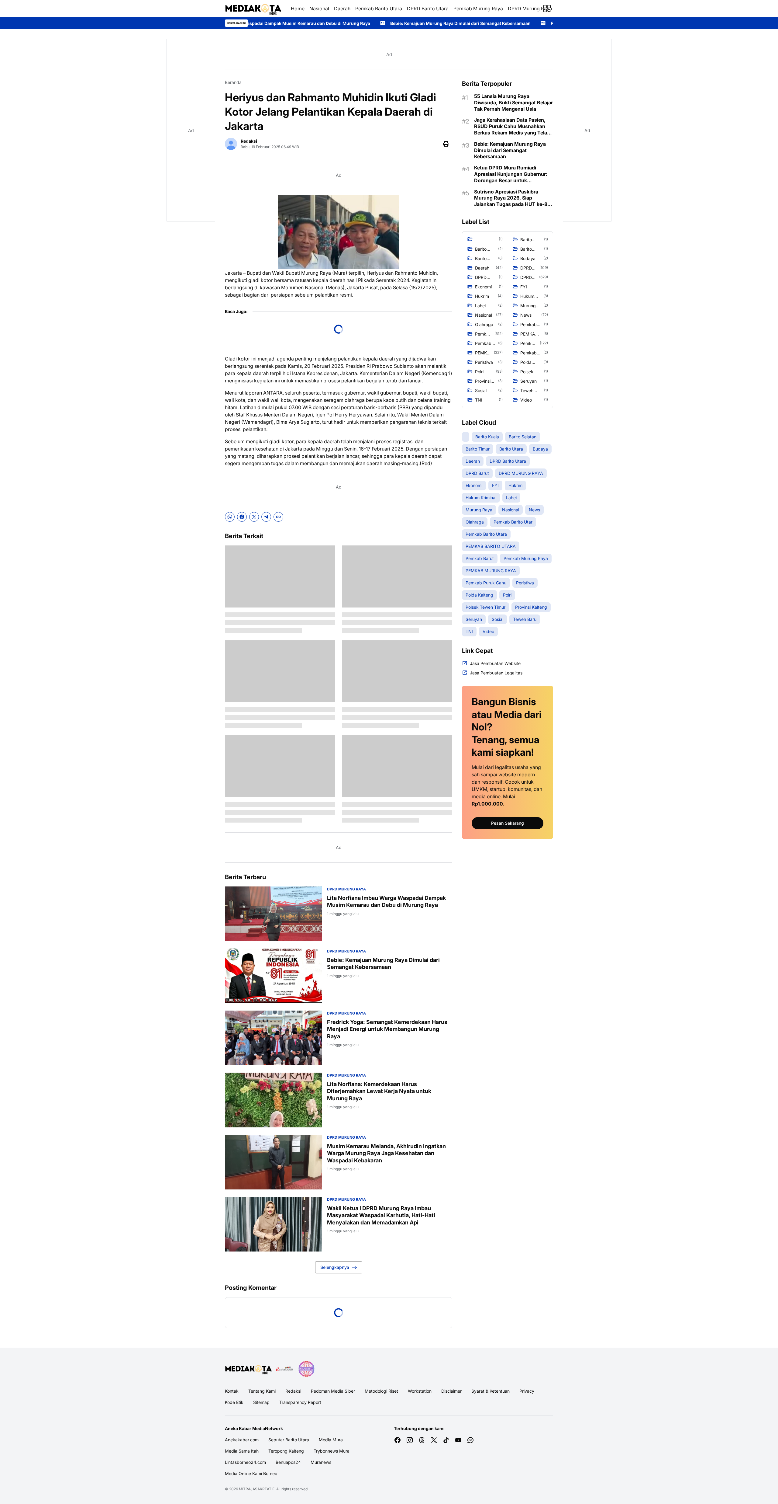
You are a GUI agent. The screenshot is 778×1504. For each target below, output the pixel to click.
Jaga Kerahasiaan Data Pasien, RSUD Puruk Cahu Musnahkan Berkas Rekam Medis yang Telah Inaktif (512, 126)
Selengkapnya (334, 1267)
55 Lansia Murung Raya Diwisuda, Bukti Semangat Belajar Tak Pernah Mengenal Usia (513, 102)
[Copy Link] (278, 517)
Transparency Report (300, 1402)
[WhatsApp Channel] (470, 1440)
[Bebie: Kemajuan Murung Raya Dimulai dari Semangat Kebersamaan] (273, 976)
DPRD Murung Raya (530, 8)
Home (298, 8)
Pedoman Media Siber (333, 1391)
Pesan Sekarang (507, 823)
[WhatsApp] (230, 517)
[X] (254, 517)
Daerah (342, 8)
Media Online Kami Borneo (251, 1473)
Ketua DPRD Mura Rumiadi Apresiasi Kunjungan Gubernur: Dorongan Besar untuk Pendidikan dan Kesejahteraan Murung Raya (510, 174)
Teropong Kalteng (286, 1451)
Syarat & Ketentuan (490, 1391)
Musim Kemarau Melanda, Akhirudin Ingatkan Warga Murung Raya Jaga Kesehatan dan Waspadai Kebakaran (386, 1153)
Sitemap (261, 1402)
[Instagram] (409, 1440)
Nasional (319, 8)
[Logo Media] (248, 1369)
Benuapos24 (288, 1462)
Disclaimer (451, 1391)
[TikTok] (446, 1440)
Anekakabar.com (242, 1439)
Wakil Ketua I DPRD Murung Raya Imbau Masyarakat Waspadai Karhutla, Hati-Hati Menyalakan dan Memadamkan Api (381, 1215)
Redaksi (293, 1391)
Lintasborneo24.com (245, 1462)
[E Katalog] (284, 1369)
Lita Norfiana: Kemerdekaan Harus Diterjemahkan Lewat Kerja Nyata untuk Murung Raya (379, 1091)
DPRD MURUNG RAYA (346, 889)
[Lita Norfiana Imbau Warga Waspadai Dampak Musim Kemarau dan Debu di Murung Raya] (273, 913)
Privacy (526, 1391)
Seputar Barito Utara (288, 1439)
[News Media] (306, 1369)
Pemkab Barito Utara (378, 8)
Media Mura (331, 1439)
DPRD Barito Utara (428, 8)
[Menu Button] (547, 8)
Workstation (420, 1391)
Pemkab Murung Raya (478, 8)
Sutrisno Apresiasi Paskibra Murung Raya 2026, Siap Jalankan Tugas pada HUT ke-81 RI (511, 198)
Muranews (321, 1462)
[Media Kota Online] (253, 8)
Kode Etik (234, 1402)
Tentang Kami (262, 1391)
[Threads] (421, 1440)
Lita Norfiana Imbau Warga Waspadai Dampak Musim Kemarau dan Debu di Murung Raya (386, 901)
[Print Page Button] (446, 144)
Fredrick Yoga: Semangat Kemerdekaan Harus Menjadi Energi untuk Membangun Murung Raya (536, 23)
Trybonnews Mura (331, 1451)
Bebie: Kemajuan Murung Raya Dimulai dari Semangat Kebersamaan (347, 23)
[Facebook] (242, 517)
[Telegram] (266, 517)
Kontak (232, 1391)
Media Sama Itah (242, 1451)
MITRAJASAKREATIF (256, 1489)
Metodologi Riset (381, 1391)
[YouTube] (458, 1440)
